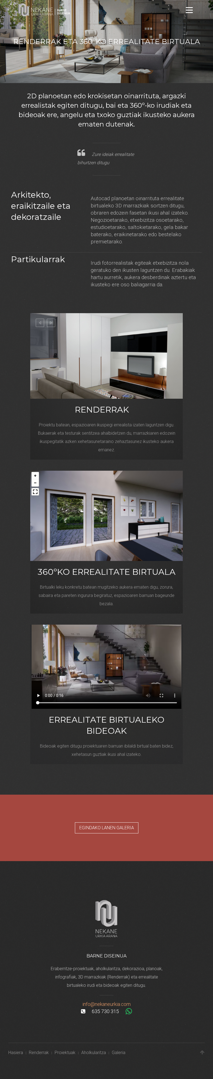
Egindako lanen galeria (106, 827)
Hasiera (15, 1052)
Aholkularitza (93, 1052)
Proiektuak (65, 1052)
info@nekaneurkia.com (106, 1004)
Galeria (118, 1052)
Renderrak (39, 1052)
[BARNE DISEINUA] (36, 9)
